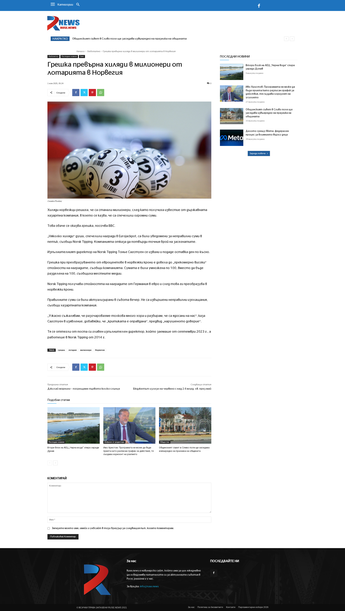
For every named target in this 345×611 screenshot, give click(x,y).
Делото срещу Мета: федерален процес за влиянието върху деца (117, 38)
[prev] (286, 38)
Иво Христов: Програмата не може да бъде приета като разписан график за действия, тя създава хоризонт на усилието (128, 450)
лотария (72, 350)
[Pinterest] (92, 92)
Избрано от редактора (114, 442)
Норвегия (100, 350)
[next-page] (55, 463)
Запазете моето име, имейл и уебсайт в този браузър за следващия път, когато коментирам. (113, 528)
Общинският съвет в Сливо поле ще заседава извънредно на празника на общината (269, 113)
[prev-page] (49, 463)
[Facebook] (259, 6)
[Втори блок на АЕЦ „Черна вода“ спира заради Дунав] (73, 425)
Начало (81, 51)
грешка (61, 350)
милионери (85, 350)
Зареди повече (258, 153)
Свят (82, 56)
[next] (292, 38)
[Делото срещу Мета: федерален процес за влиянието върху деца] (231, 138)
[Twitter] (84, 92)
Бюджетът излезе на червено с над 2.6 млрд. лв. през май (172, 388)
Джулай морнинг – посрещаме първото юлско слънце (83, 388)
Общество (164, 442)
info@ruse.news (149, 586)
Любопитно (93, 51)
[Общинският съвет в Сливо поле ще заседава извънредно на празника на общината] (185, 425)
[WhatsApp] (100, 92)
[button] (78, 5)
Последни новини (69, 56)
